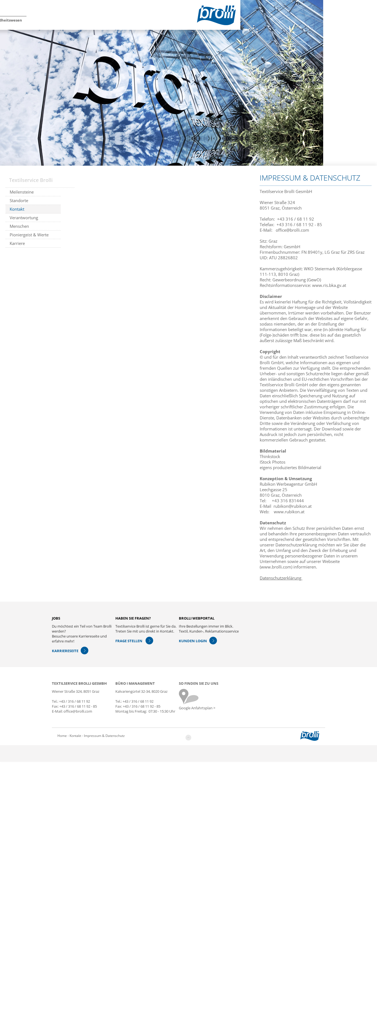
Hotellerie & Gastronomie (54, 22)
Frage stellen (129, 640)
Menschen (19, 226)
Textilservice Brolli (18, 20)
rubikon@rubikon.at (293, 506)
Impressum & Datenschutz (104, 735)
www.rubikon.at (289, 511)
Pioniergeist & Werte (29, 234)
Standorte (19, 200)
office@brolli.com (292, 230)
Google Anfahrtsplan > (197, 707)
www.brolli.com (276, 567)
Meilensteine (22, 192)
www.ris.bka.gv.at (329, 285)
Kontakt (17, 209)
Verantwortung (24, 217)
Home (62, 735)
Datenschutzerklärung (281, 578)
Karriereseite (65, 650)
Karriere (17, 243)
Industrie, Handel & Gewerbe (100, 22)
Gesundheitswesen (141, 20)
